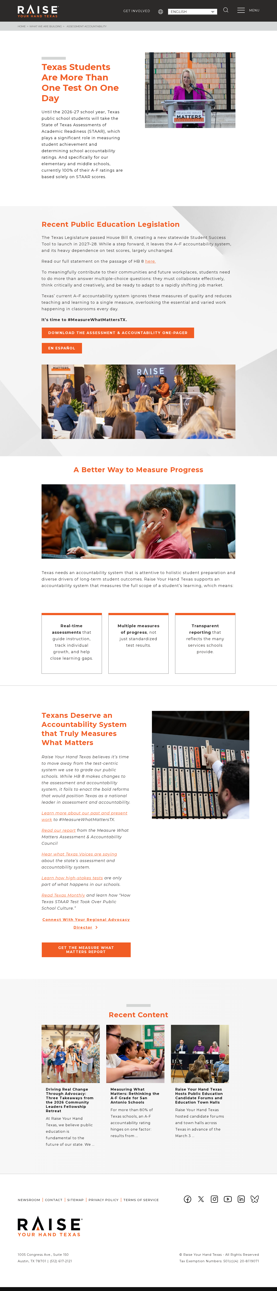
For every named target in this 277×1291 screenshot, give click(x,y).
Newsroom (29, 1200)
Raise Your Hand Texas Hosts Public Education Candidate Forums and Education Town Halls (199, 1095)
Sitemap (75, 1200)
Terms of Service (141, 1200)
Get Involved (136, 11)
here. (150, 261)
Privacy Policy (104, 1200)
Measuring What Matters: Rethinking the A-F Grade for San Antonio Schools (135, 1095)
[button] (118, 332)
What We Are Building (45, 26)
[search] (227, 10)
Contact (54, 1200)
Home (22, 26)
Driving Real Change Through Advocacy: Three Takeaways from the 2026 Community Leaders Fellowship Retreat (70, 1100)
